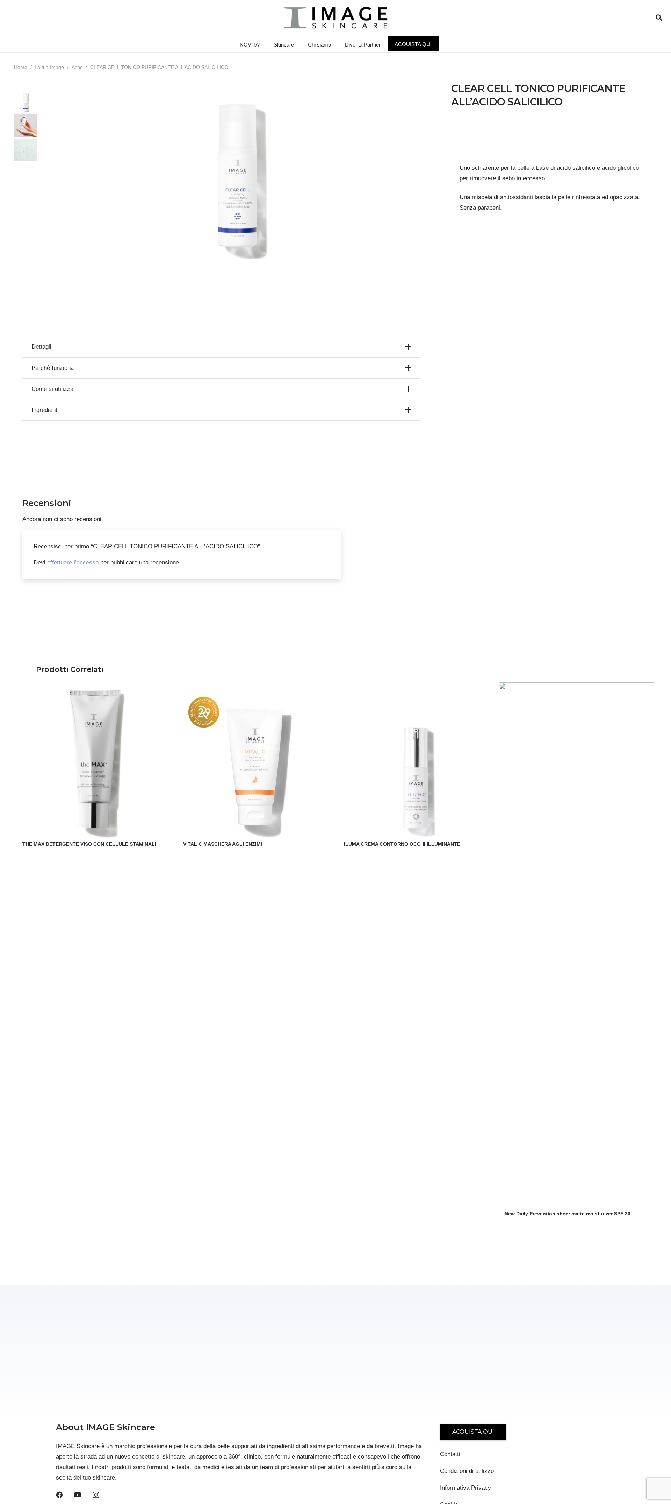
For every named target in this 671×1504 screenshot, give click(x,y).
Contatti (450, 1454)
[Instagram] (96, 1495)
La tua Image (49, 67)
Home (20, 67)
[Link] (335, 17)
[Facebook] (59, 1494)
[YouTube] (77, 1494)
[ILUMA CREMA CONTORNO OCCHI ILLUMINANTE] (415, 687)
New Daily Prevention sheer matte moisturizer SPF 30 (567, 1213)
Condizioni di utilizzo (467, 1471)
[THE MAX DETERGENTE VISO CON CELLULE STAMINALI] (94, 687)
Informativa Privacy (465, 1487)
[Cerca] (659, 18)
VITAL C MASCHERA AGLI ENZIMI (222, 844)
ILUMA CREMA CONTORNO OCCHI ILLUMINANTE (402, 844)
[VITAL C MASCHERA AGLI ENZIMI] (255, 687)
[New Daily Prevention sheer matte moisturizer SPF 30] (576, 687)
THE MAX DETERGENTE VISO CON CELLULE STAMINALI (89, 844)
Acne (77, 67)
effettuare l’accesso (73, 562)
